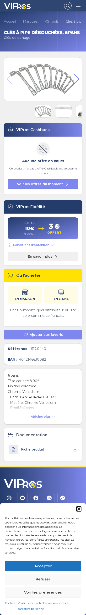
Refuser (43, 579)
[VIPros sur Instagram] (9, 498)
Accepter (43, 566)
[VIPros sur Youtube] (22, 498)
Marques (30, 21)
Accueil (10, 21)
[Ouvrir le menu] (78, 6)
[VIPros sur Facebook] (36, 498)
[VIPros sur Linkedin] (49, 498)
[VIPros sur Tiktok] (62, 498)
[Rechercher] (68, 6)
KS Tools (52, 21)
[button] (78, 509)
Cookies (10, 603)
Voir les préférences (43, 592)
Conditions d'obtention (31, 245)
